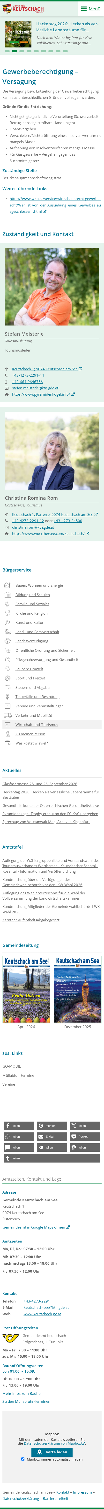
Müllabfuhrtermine (18, 1075)
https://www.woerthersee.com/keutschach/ (50, 533)
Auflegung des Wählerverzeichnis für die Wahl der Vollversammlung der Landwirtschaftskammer (43, 896)
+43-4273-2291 (37, 1301)
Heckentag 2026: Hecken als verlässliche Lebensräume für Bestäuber (50, 795)
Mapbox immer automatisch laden (54, 1459)
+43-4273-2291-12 (28, 520)
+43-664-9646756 (27, 381)
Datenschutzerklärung (20, 1498)
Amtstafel (12, 847)
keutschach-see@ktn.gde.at (46, 1307)
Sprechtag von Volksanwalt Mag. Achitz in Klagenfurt (46, 821)
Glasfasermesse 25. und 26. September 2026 (39, 783)
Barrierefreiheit (55, 1498)
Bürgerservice (16, 570)
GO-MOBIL (11, 1066)
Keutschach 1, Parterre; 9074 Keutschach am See (55, 514)
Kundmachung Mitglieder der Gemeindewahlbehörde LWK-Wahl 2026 (51, 909)
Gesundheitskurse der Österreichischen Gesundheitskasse (50, 805)
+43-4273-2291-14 (28, 375)
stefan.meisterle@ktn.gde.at (35, 388)
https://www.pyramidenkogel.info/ (43, 394)
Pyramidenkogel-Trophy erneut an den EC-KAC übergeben (50, 813)
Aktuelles (12, 770)
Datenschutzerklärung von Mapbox (54, 1443)
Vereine (8, 1084)
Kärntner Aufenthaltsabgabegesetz (30, 919)
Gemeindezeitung (20, 945)
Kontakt (62, 1492)
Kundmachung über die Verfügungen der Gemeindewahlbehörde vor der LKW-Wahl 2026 (42, 882)
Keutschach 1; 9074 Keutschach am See (47, 368)
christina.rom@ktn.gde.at (33, 527)
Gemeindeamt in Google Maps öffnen (36, 1227)
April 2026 (26, 1026)
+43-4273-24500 (68, 520)
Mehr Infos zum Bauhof (22, 1393)
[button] (7, 51)
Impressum (82, 1492)
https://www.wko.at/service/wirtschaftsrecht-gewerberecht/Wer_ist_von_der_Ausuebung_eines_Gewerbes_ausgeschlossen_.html (55, 205)
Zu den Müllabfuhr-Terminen (26, 1401)
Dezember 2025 (77, 1026)
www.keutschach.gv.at (42, 1313)
